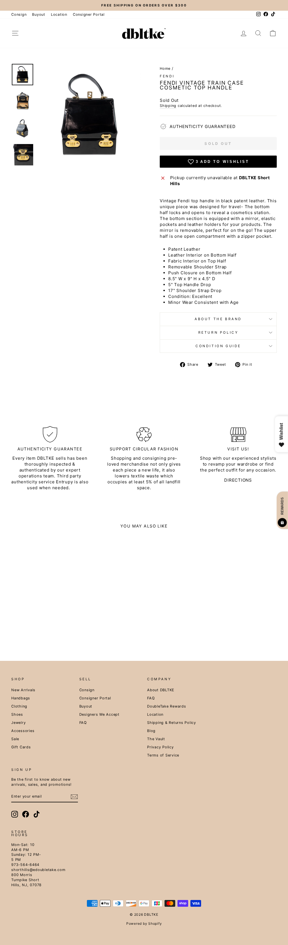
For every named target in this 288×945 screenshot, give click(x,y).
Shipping (168, 106)
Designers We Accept (99, 714)
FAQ (83, 722)
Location (59, 14)
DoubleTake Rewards (166, 706)
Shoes (17, 714)
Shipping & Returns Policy (171, 722)
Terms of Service (163, 755)
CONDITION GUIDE (218, 346)
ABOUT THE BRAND (218, 319)
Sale (15, 739)
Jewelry (18, 722)
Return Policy (218, 332)
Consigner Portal (89, 14)
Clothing (19, 706)
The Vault (156, 739)
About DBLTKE (160, 690)
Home (165, 68)
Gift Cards (21, 747)
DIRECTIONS (238, 480)
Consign (18, 14)
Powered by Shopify (144, 923)
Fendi (167, 76)
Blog (151, 731)
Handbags (20, 698)
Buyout (38, 14)
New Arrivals (23, 690)
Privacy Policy (160, 747)
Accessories (22, 731)
